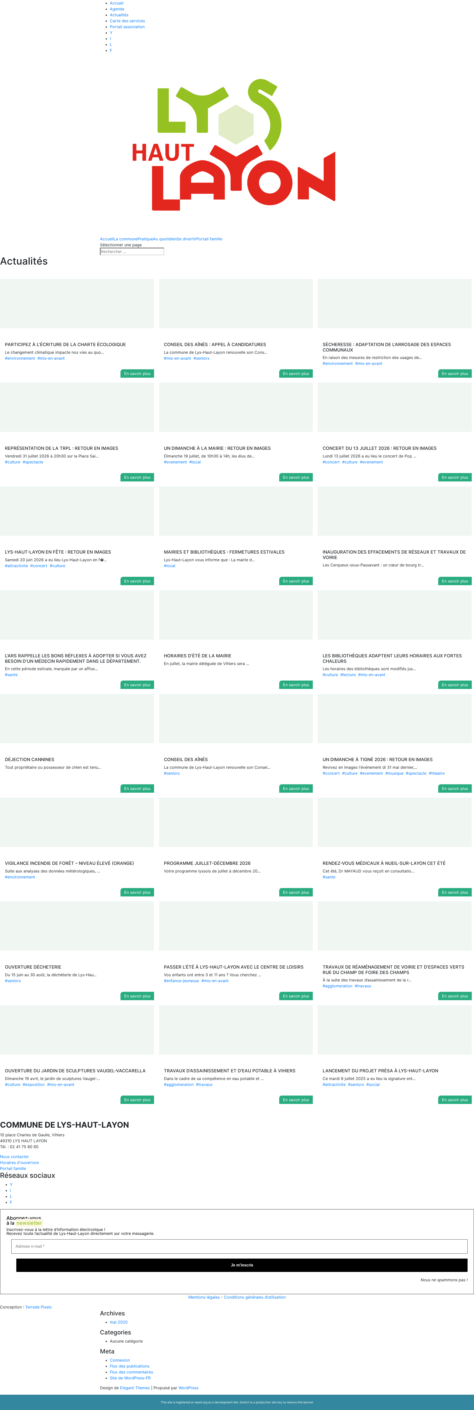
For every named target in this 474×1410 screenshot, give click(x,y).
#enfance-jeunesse (181, 980)
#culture (12, 461)
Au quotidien (165, 238)
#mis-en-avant (51, 358)
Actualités (119, 14)
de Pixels (38, 1307)
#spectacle (33, 461)
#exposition (34, 1084)
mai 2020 (119, 1322)
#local (195, 461)
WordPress (188, 1387)
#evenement (175, 461)
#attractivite (16, 565)
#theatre (437, 773)
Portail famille (209, 238)
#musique (394, 773)
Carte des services (127, 20)
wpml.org (201, 1402)
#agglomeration (337, 985)
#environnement (20, 358)
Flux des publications (129, 1366)
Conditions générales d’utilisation (255, 1297)
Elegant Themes (135, 1387)
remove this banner (300, 1402)
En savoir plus (137, 373)
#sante (11, 674)
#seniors (201, 358)
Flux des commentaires (131, 1371)
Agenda (117, 8)
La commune (126, 238)
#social (373, 1084)
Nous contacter (14, 1156)
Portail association (127, 26)
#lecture (348, 674)
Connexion (120, 1360)
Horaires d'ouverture (19, 1162)
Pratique (145, 238)
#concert (331, 461)
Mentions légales (204, 1297)
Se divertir (186, 238)
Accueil (116, 2)
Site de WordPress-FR (130, 1377)
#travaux (363, 985)
